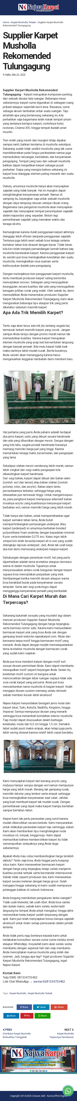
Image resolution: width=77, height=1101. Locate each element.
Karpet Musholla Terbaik (23, 22)
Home (6, 22)
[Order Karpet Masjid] (38, 1073)
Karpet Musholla (18, 993)
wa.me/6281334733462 (49, 981)
